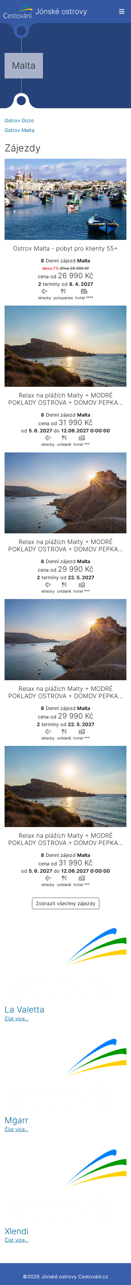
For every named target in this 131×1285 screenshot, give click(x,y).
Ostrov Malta (19, 130)
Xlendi (17, 1231)
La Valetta (24, 1009)
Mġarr (16, 1120)
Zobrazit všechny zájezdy (65, 903)
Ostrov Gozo (19, 120)
